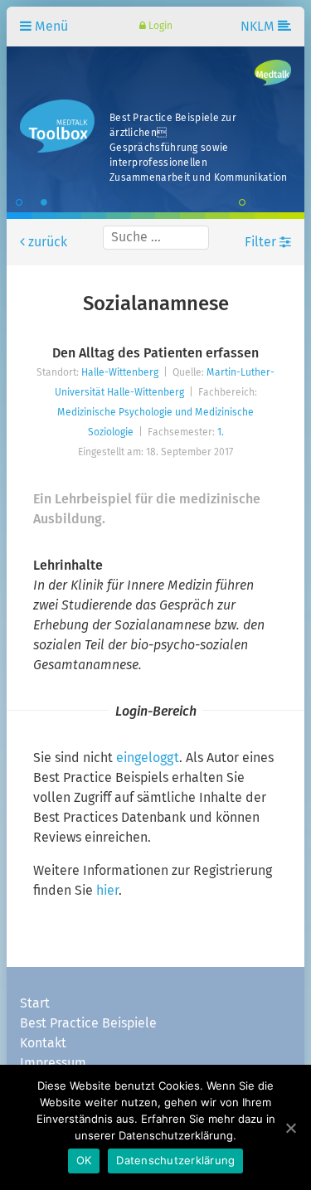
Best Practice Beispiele (88, 1023)
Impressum (53, 1063)
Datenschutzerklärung (175, 1160)
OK (84, 1160)
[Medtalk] (273, 73)
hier (107, 890)
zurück (46, 242)
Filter (262, 242)
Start (35, 1003)
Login (159, 27)
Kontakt (43, 1043)
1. (220, 433)
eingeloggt (147, 758)
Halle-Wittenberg (119, 373)
